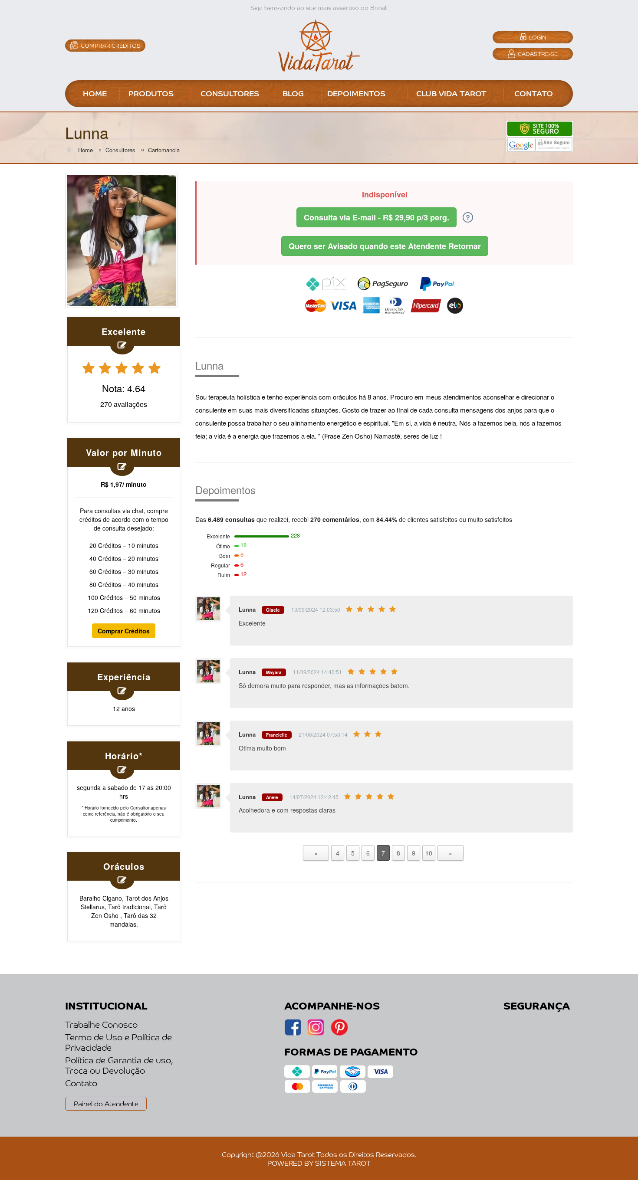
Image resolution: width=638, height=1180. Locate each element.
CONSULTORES (230, 93)
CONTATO (533, 93)
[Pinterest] (339, 1033)
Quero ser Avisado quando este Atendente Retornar (385, 246)
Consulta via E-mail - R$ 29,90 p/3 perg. (376, 217)
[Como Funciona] (468, 216)
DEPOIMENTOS (356, 93)
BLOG (293, 93)
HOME (95, 93)
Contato (81, 1083)
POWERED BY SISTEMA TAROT (319, 1163)
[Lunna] (121, 239)
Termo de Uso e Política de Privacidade (118, 1042)
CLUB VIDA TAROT (451, 93)
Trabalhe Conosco (101, 1024)
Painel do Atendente (106, 1103)
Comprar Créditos (124, 630)
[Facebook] (315, 1033)
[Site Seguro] (539, 135)
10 (428, 853)
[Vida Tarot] (319, 44)
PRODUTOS (151, 93)
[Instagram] (292, 1033)
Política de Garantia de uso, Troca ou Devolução (119, 1065)
